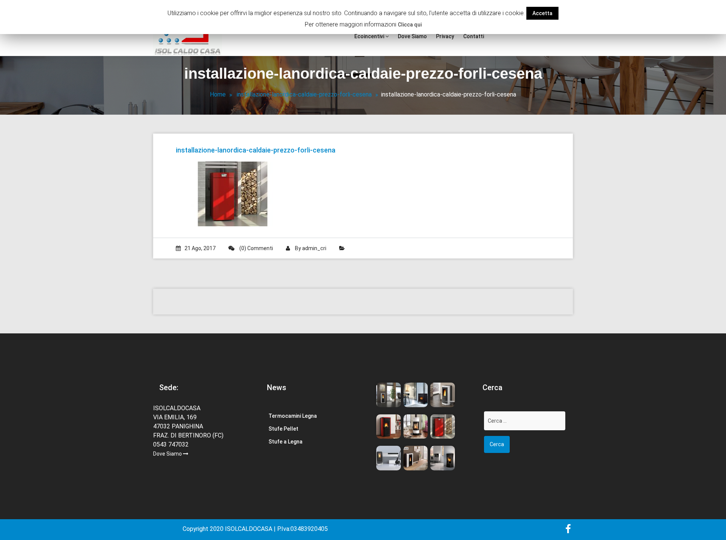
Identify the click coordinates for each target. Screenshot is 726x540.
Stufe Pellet (283, 429)
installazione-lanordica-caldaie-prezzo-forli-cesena (304, 94)
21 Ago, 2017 (200, 248)
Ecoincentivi (369, 36)
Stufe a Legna (285, 442)
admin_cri (314, 248)
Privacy (445, 36)
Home (218, 94)
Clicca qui (410, 25)
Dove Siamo (412, 36)
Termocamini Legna (292, 416)
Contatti (473, 36)
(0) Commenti (255, 248)
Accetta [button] (542, 13)
